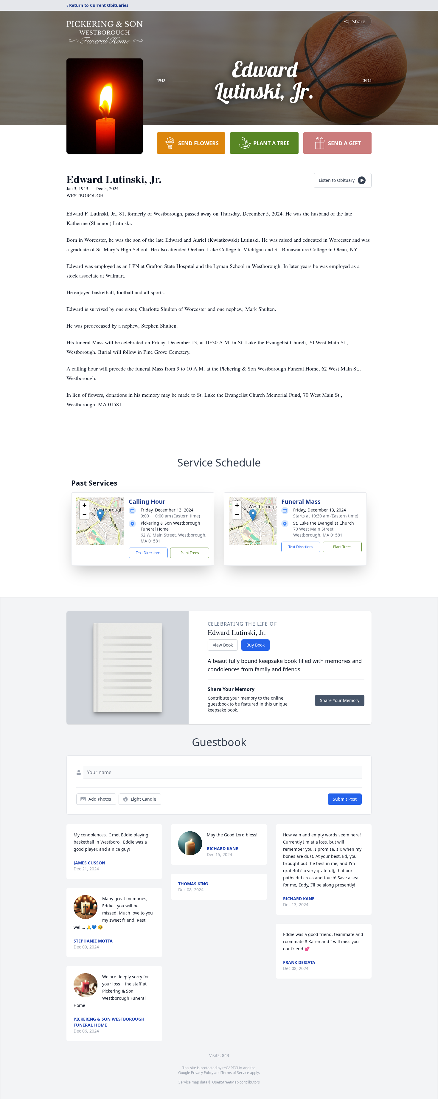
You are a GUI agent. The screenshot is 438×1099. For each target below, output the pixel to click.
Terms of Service (235, 1072)
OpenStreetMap (225, 1082)
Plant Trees (190, 552)
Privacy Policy (202, 1072)
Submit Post (345, 799)
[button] (100, 515)
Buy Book (255, 645)
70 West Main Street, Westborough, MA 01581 (317, 532)
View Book (223, 645)
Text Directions (148, 552)
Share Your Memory (339, 700)
